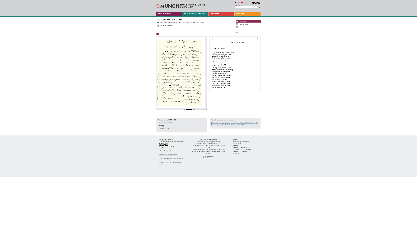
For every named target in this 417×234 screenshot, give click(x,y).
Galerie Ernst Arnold (222, 125)
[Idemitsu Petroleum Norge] (208, 158)
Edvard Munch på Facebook (242, 149)
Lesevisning (242, 27)
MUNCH (235, 145)
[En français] (236, 2)
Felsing (216, 54)
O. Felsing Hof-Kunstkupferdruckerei (242, 123)
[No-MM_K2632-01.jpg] (182, 72)
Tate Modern (201, 141)
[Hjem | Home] (180, 5)
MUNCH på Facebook (240, 151)
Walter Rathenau (225, 123)
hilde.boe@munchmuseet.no (168, 155)
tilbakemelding (244, 141)
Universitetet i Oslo (198, 149)
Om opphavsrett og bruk (166, 147)
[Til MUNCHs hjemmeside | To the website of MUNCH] (256, 2)
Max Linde (214, 123)
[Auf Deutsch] (242, 2)
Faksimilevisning (243, 24)
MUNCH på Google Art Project (242, 147)
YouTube (236, 153)
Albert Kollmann (200, 22)
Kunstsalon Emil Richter (236, 125)
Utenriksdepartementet (213, 141)
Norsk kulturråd (201, 143)
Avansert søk (237, 5)
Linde (215, 58)
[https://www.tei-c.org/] (171, 164)
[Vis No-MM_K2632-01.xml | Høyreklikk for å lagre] (257, 39)
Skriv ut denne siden (166, 26)
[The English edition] (239, 2)
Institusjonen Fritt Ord (213, 143)
